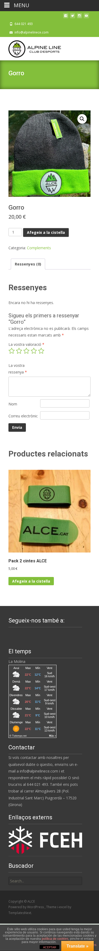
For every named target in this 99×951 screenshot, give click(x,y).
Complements (39, 247)
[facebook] (65, 17)
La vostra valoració (26, 344)
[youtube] (86, 17)
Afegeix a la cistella (46, 232)
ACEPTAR (49, 947)
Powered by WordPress (26, 907)
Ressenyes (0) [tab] (28, 264)
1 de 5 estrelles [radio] (11, 351)
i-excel (62, 907)
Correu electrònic (23, 415)
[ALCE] (30, 47)
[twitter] (72, 17)
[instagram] (79, 17)
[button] (82, 119)
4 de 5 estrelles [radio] (34, 351)
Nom (12, 403)
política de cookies (55, 939)
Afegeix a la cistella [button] (31, 581)
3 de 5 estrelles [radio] (26, 351)
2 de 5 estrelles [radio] (19, 351)
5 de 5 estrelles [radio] (41, 351)
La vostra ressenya (17, 369)
